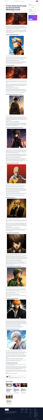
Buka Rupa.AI (30, 19)
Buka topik (33, 7)
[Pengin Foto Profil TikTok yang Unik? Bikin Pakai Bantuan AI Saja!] (16, 385)
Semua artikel (31, 413)
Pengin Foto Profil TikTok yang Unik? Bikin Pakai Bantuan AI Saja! (16, 390)
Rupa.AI (7, 399)
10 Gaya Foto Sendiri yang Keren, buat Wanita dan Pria (23, 390)
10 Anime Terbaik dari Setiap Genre (13, 373)
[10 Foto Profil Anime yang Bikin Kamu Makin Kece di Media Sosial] (9, 385)
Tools (30, 414)
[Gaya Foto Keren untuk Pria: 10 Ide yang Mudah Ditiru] (9, 397)
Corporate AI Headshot (26, 412)
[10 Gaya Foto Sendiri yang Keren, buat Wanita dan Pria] (23, 385)
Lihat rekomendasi (33, 13)
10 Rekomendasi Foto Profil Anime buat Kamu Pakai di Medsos (16, 195)
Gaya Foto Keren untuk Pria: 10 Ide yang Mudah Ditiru (9, 401)
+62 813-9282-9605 (35, 411)
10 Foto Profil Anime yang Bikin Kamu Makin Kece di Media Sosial (9, 390)
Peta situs (30, 416)
